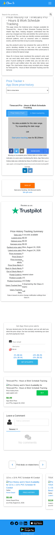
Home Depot (10, 492)
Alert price (15, 346)
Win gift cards (27, 192)
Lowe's (50, 495)
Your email (16, 342)
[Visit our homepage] (8, 3)
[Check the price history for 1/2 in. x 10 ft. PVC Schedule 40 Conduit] (23, 485)
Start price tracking (20, 138)
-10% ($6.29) (37, 355)
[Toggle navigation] (50, 3)
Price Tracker (14, 81)
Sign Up (27, 185)
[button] (12, 465)
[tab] (18, 113)
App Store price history (20, 84)
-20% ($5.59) (37, 357)
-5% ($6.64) (18, 355)
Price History (29, 492)
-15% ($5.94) (18, 357)
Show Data (35, 151)
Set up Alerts (27, 362)
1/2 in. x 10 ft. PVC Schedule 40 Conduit (23, 478)
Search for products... (10, 15)
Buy (42, 393)
